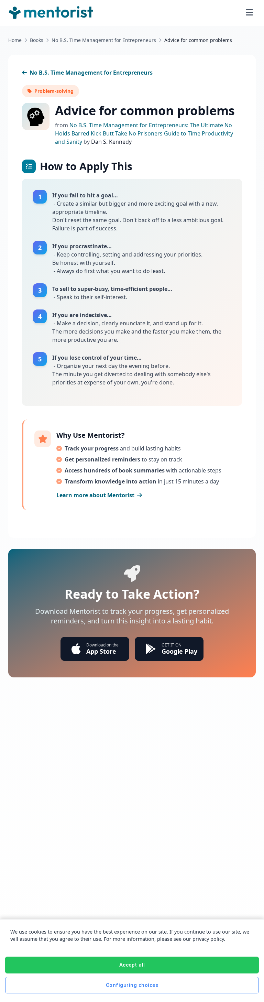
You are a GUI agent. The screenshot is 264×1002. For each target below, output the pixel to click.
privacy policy (208, 939)
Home (15, 40)
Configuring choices (132, 985)
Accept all (132, 965)
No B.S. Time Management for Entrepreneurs (104, 40)
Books (36, 40)
